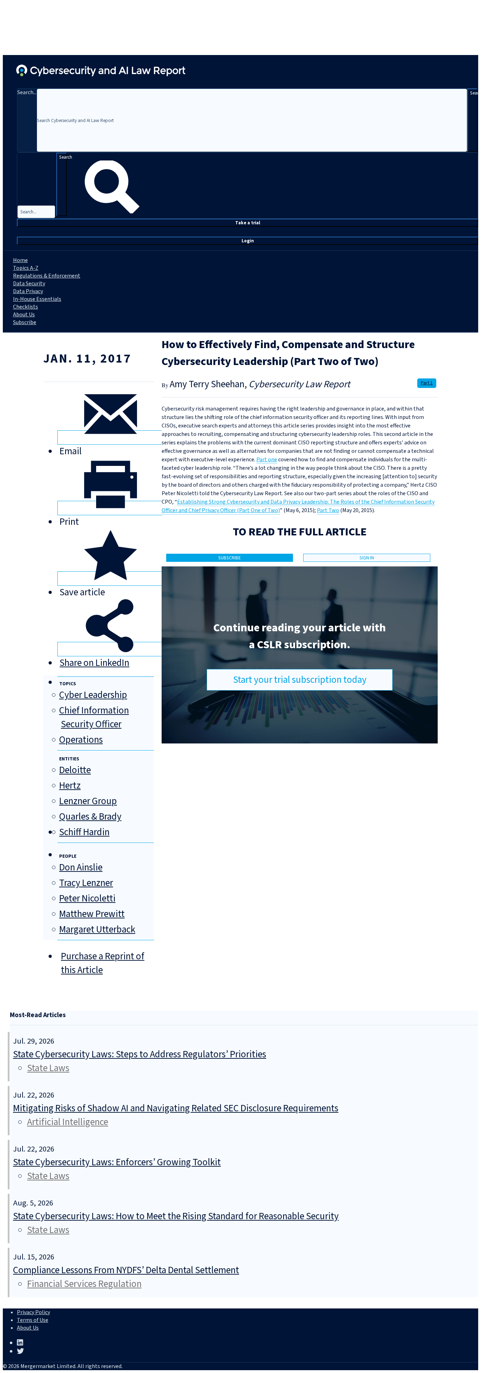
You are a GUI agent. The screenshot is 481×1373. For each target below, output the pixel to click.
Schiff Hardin (84, 832)
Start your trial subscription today (300, 680)
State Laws (48, 1068)
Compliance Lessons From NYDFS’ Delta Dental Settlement (126, 1270)
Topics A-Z (25, 268)
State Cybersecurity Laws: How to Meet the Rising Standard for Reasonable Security (176, 1216)
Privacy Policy (33, 1312)
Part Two (328, 510)
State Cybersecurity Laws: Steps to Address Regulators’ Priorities (139, 1054)
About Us (24, 314)
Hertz (70, 785)
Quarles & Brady (90, 817)
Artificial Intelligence (67, 1122)
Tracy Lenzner (86, 883)
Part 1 (427, 383)
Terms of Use (32, 1320)
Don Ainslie (80, 867)
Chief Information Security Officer (94, 717)
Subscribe (24, 322)
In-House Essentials (37, 299)
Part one (266, 459)
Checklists (25, 307)
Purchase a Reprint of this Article (102, 963)
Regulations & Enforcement (46, 276)
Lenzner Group (88, 801)
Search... (27, 92)
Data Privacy (28, 291)
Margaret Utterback (97, 929)
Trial (247, 222)
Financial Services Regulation (84, 1284)
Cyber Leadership (93, 695)
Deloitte (75, 770)
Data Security (29, 283)
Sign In (367, 557)
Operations (81, 740)
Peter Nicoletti (87, 898)
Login (248, 240)
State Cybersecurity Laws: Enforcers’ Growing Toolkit (117, 1162)
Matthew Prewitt (92, 914)
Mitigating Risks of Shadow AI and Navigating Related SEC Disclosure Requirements (175, 1108)
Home (20, 260)
